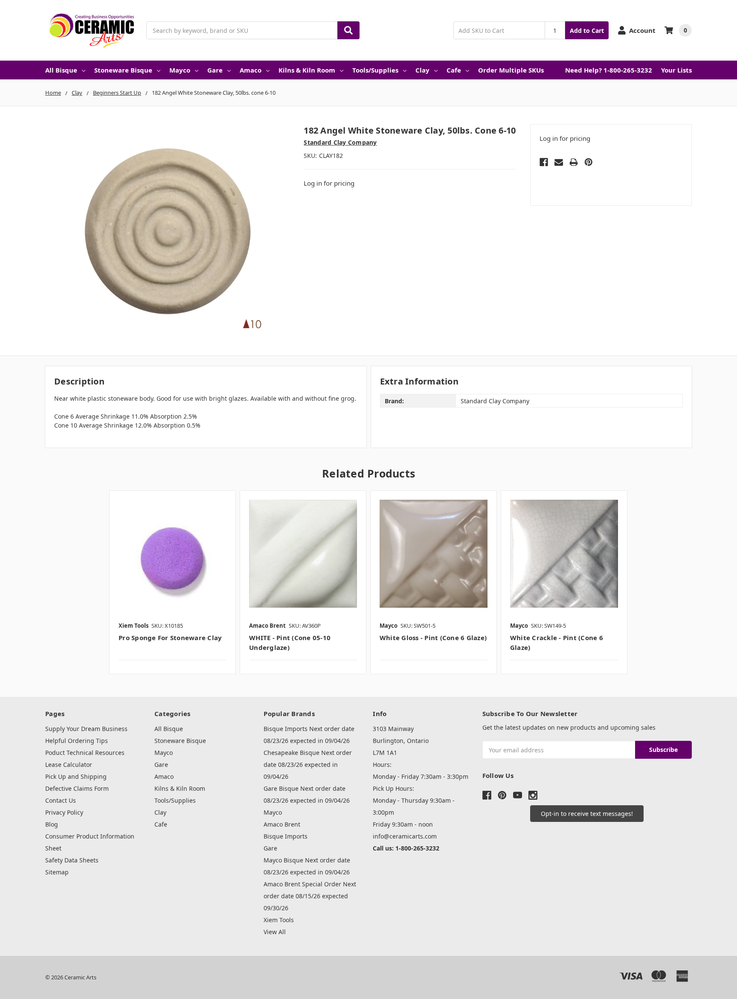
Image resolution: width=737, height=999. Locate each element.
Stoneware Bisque (123, 70)
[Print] (573, 162)
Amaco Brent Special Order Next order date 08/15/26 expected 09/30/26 (310, 896)
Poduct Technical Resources (85, 753)
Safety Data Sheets (72, 860)
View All (275, 932)
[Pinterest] (588, 162)
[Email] (558, 162)
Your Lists (676, 70)
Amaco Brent (282, 824)
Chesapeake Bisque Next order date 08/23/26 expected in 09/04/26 (308, 765)
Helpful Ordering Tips (76, 741)
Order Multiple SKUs (511, 70)
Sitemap (57, 872)
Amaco (250, 70)
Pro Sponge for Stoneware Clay (170, 637)
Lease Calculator (68, 764)
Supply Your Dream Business (86, 729)
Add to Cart (587, 30)
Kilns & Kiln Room (307, 70)
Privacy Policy (64, 812)
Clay (422, 70)
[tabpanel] (172, 582)
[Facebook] (544, 162)
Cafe (454, 70)
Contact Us (60, 800)
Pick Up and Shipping (76, 776)
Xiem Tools (279, 920)
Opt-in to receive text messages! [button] (587, 814)
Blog (51, 824)
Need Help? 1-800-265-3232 (608, 70)
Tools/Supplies (375, 70)
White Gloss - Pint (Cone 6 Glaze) (433, 637)
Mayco (179, 70)
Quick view (172, 553)
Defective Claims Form (77, 788)
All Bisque (61, 70)
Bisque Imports (286, 836)
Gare (215, 70)
